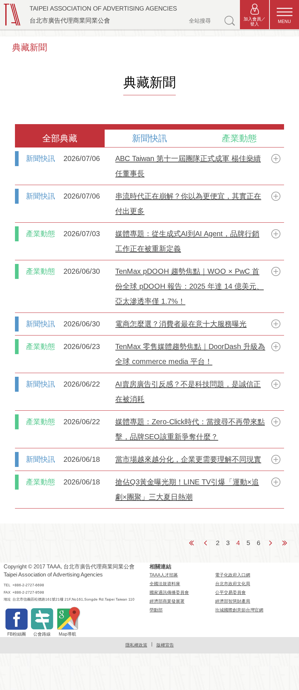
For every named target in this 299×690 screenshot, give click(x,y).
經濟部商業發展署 (167, 601)
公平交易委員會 (230, 592)
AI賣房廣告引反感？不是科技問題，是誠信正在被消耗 (188, 391)
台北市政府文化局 (232, 583)
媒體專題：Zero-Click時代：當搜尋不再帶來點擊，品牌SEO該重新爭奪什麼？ (190, 429)
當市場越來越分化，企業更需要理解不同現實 (188, 459)
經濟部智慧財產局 (232, 601)
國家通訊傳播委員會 (169, 592)
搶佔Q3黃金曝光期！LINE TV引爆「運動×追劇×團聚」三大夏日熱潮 (187, 489)
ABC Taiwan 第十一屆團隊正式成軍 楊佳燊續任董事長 (188, 165)
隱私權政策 (136, 645)
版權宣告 (165, 645)
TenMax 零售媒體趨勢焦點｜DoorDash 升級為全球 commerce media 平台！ (190, 353)
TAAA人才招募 (164, 575)
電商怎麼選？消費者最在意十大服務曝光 (180, 324)
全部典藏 (59, 138)
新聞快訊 (149, 138)
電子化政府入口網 (232, 575)
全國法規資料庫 (165, 583)
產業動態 (239, 138)
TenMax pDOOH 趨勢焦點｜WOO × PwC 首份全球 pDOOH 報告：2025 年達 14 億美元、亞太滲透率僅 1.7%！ (189, 286)
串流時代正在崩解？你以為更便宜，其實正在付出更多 (188, 203)
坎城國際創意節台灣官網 (239, 610)
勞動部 (156, 610)
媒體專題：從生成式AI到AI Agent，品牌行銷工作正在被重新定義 (187, 241)
